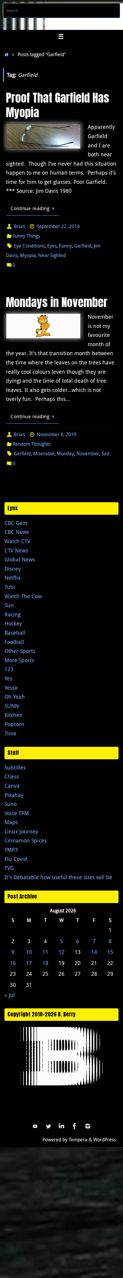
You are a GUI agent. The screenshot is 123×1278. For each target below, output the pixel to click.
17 (29, 962)
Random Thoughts (31, 444)
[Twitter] (48, 1126)
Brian (19, 226)
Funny (65, 245)
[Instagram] (88, 1126)
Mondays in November (56, 302)
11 (45, 951)
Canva (12, 785)
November (87, 453)
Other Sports (19, 650)
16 (13, 962)
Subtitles (15, 767)
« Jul (9, 994)
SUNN (11, 705)
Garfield (82, 245)
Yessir (11, 687)
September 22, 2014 (58, 226)
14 (94, 951)
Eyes (52, 245)
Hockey (13, 623)
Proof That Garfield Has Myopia (57, 105)
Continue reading (29, 208)
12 (61, 951)
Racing (12, 614)
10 (29, 951)
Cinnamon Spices (25, 840)
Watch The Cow (23, 596)
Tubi (9, 586)
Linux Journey (21, 831)
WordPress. (105, 1139)
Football (14, 641)
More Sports (19, 660)
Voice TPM (16, 813)
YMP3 (11, 849)
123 (8, 669)
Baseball (14, 632)
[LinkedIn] (61, 1126)
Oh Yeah (14, 696)
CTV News (16, 550)
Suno (10, 803)
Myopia (28, 255)
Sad (105, 453)
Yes (8, 678)
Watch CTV (17, 541)
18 (45, 962)
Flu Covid (15, 858)
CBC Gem (15, 522)
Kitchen (13, 714)
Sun (9, 605)
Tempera (78, 1139)
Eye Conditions (29, 245)
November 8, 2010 (56, 434)
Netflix (12, 577)
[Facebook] (75, 1126)
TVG (9, 867)
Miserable (43, 453)
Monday (65, 453)
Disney (12, 568)
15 (110, 951)
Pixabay (14, 794)
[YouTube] (35, 1126)
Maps (11, 822)
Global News (19, 559)
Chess (11, 776)
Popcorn (14, 724)
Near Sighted (52, 255)
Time (10, 733)
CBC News (16, 531)
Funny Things (26, 236)
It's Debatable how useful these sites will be (58, 877)
